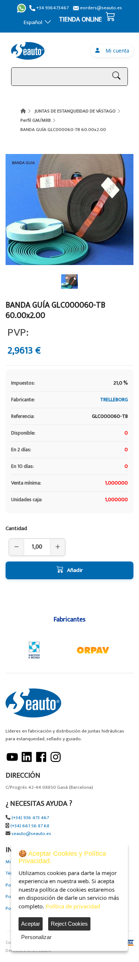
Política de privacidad (73, 906)
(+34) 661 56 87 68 (29, 826)
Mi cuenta (116, 50)
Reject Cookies (69, 924)
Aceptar (30, 924)
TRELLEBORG (114, 399)
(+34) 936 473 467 (30, 818)
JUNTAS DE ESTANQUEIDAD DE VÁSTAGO (75, 111)
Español (33, 22)
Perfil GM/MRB (35, 120)
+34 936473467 (52, 8)
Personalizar (36, 937)
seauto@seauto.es (31, 834)
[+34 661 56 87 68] (21, 8)
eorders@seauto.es (100, 8)
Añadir (75, 570)
